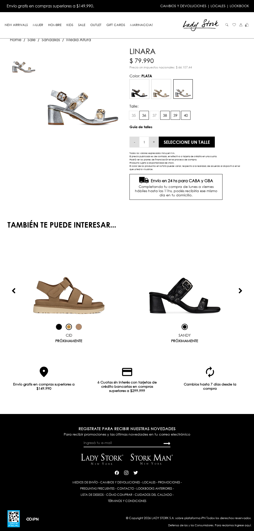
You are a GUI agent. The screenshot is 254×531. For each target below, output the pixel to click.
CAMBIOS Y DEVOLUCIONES (183, 6)
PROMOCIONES (169, 482)
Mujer (38, 25)
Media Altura (78, 39)
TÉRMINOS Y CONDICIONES (127, 501)
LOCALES (218, 6)
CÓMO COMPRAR (119, 495)
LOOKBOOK (239, 6)
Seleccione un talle (187, 142)
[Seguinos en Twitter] (135, 472)
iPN (203, 518)
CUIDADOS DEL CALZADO (153, 495)
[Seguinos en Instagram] (126, 472)
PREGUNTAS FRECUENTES (97, 488)
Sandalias (51, 39)
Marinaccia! (141, 25)
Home (15, 39)
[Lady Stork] (201, 25)
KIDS (69, 25)
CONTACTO (125, 488)
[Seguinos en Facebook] (117, 472)
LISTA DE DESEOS (92, 495)
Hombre (55, 25)
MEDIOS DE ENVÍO (85, 482)
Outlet (95, 25)
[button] (240, 25)
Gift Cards (115, 25)
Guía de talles (140, 127)
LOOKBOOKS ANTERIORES (154, 488)
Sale (81, 25)
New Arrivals (16, 25)
